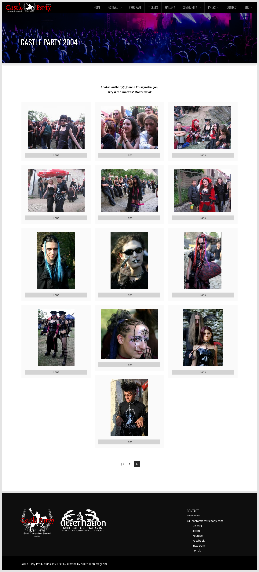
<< (129, 464)
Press (212, 7)
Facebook (198, 540)
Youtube (197, 535)
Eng (247, 7)
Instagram (198, 545)
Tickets (153, 7)
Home (97, 7)
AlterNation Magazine (94, 564)
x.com (196, 531)
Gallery (170, 7)
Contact (232, 7)
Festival (113, 7)
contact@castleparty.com (207, 521)
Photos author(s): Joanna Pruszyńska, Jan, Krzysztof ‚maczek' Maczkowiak (129, 89)
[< (122, 464)
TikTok (196, 550)
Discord (197, 526)
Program (135, 7)
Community (189, 7)
